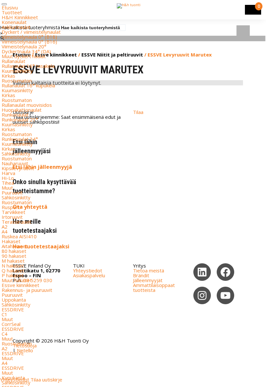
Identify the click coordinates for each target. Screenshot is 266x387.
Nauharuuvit (15, 163)
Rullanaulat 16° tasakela (28, 66)
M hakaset (13, 260)
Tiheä (8, 183)
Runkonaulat (15, 114)
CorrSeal (11, 324)
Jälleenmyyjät (148, 280)
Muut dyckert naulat (24, 56)
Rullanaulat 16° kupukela (28, 85)
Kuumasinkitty (17, 71)
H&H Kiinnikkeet (20, 17)
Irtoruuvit (12, 217)
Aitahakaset (15, 246)
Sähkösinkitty (16, 153)
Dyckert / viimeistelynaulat (31, 32)
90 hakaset (14, 256)
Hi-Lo (8, 178)
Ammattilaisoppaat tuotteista (154, 287)
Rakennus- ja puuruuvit (27, 290)
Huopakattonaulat (22, 109)
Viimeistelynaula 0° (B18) (29, 36)
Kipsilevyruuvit (18, 168)
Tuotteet (12, 12)
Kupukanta (13, 377)
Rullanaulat (13, 61)
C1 (4, 314)
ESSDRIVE (13, 309)
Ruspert (11, 207)
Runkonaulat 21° (20, 119)
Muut (7, 187)
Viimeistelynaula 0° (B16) (29, 41)
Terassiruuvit (16, 221)
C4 (4, 334)
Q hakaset (13, 270)
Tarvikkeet (13, 212)
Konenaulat (14, 22)
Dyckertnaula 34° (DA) (26, 51)
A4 (4, 231)
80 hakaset (14, 251)
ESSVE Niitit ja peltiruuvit (112, 54)
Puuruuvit (12, 192)
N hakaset (13, 265)
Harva (8, 173)
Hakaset (11, 241)
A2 (4, 226)
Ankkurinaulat (16, 27)
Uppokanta (14, 299)
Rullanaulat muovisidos (27, 105)
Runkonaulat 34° (20, 139)
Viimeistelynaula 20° (24, 46)
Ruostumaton (17, 80)
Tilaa (138, 112)
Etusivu (10, 7)
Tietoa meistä (148, 270)
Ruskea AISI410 (19, 236)
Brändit (141, 275)
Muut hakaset (17, 280)
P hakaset (13, 275)
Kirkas (8, 75)
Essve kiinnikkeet (20, 285)
